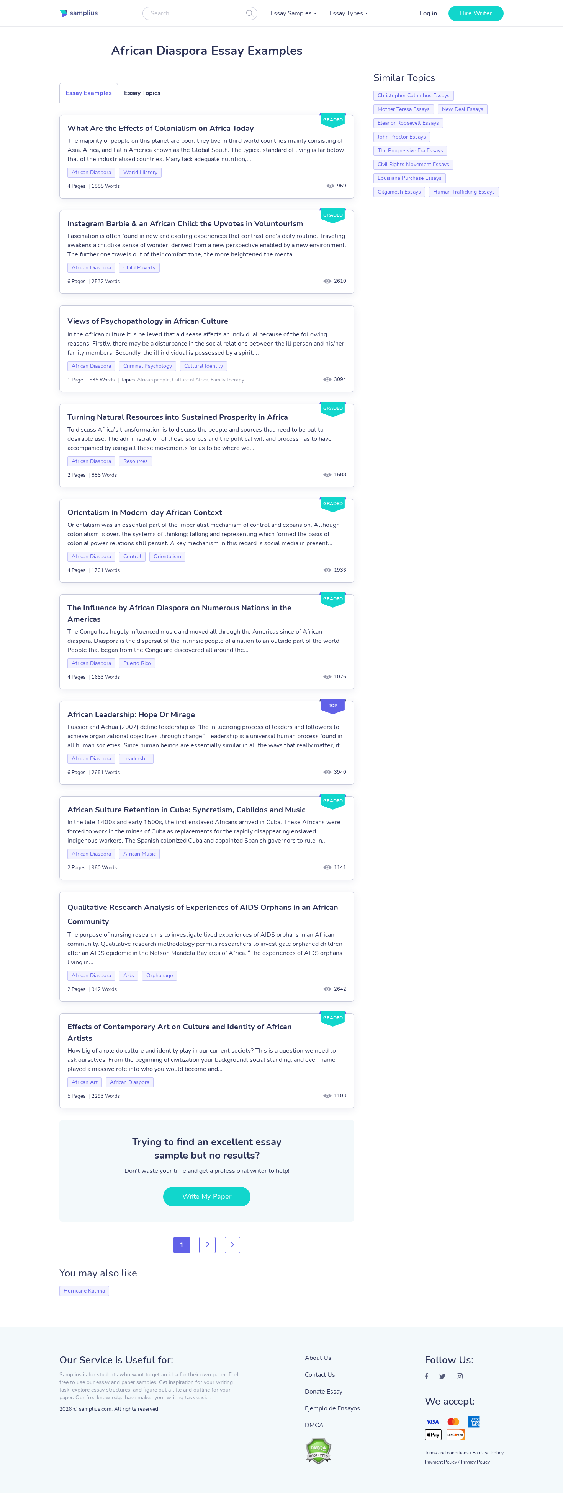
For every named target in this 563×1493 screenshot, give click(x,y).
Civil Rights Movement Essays (413, 164)
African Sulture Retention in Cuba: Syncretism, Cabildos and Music (186, 810)
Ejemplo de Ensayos (332, 1408)
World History (140, 172)
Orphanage (159, 975)
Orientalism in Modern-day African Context (144, 512)
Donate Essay (323, 1391)
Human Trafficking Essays (464, 192)
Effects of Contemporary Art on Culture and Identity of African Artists (179, 1032)
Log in (428, 13)
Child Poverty (139, 267)
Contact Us (320, 1375)
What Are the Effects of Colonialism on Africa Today (160, 128)
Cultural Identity (203, 366)
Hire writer (476, 13)
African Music (139, 853)
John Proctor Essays (402, 136)
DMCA (314, 1425)
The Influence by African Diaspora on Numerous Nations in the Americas (179, 613)
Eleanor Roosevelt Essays (408, 123)
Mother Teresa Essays (404, 109)
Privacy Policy (475, 1462)
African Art (85, 1082)
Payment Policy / (442, 1462)
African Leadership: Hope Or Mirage (131, 714)
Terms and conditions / (448, 1453)
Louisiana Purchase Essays (410, 178)
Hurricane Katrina (84, 1290)
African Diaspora (91, 172)
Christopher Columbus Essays (414, 95)
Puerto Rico (137, 663)
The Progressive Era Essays (410, 150)
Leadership (136, 758)
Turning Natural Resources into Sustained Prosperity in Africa (177, 417)
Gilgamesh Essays (399, 192)
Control (132, 556)
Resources (135, 461)
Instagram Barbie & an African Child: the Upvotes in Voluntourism (185, 223)
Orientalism (167, 556)
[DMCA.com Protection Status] (332, 1447)
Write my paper (206, 1196)
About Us (318, 1358)
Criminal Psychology (147, 366)
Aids (128, 975)
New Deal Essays (462, 109)
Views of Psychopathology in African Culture (147, 321)
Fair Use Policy (488, 1453)
